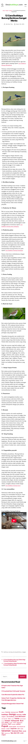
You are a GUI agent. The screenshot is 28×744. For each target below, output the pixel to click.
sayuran (13, 728)
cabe (24, 714)
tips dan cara (7, 733)
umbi (21, 733)
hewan (7, 721)
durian (12, 718)
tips (2, 733)
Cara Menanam (20, 716)
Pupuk (4, 726)
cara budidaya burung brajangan (14, 250)
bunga (12, 714)
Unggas (10, 10)
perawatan (14, 724)
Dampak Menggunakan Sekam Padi (12, 703)
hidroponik (15, 721)
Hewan (7, 10)
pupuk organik (12, 726)
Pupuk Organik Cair (21, 726)
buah (21, 712)
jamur (7, 722)
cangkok (3, 716)
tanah (21, 728)
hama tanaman (23, 718)
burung (10, 652)
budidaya (4, 714)
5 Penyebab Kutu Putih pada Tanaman (13, 691)
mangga (10, 722)
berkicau (6, 652)
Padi (9, 724)
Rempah (3, 728)
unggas (24, 652)
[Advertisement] (14, 590)
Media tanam (19, 722)
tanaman (6, 730)
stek (18, 728)
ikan (21, 721)
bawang (7, 712)
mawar (14, 722)
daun (9, 718)
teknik (24, 731)
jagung (2, 722)
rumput (8, 728)
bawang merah (14, 712)
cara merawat (4, 718)
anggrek (3, 712)
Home (4, 10)
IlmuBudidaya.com (11, 741)
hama (17, 718)
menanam (4, 724)
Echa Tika (10, 24)
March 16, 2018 (20, 24)
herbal (2, 720)
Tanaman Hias (16, 731)
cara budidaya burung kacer (12, 485)
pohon (18, 724)
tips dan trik (15, 733)
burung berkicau (17, 652)
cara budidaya (10, 716)
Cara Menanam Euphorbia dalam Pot (12, 694)
